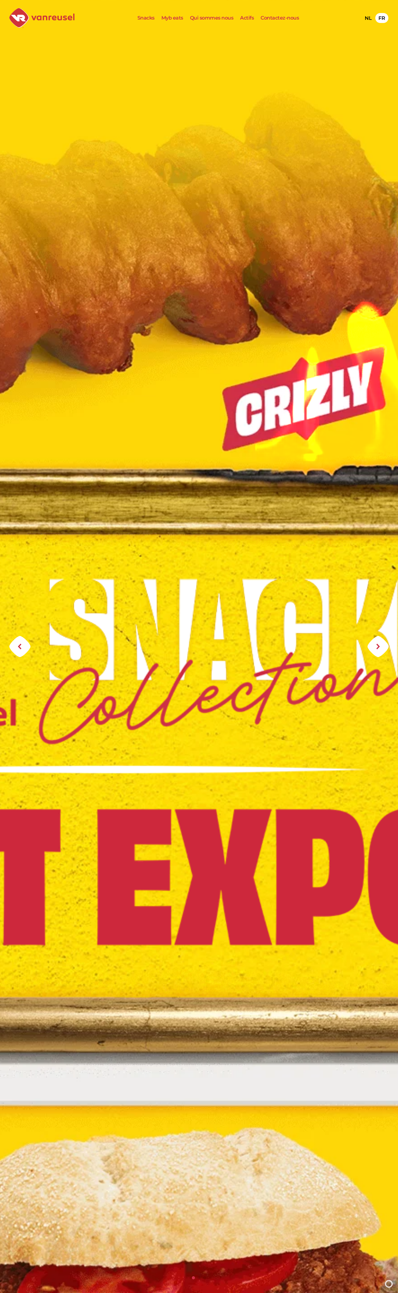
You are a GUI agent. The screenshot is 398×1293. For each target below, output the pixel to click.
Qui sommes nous (212, 18)
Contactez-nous (280, 18)
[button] (19, 646)
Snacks (146, 18)
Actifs (247, 18)
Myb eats (172, 18)
